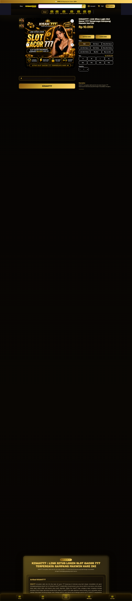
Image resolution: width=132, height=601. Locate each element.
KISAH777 (47, 86)
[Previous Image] (27, 45)
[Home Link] (30, 6)
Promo (19, 598)
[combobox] (60, 6)
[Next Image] (72, 45)
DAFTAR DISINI (87, 36)
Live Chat (112, 598)
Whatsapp (89, 598)
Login (42, 598)
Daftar (65, 597)
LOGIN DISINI (103, 36)
